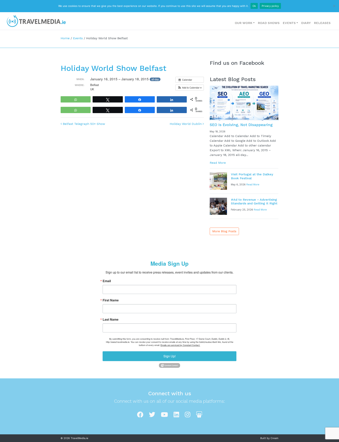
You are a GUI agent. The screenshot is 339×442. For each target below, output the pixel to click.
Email (107, 281)
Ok (254, 5)
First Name (111, 300)
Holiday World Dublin (186, 124)
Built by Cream (269, 438)
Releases (322, 23)
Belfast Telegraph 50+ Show (83, 124)
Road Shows (269, 23)
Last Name (110, 319)
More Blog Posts (224, 231)
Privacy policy (270, 5)
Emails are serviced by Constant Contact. (180, 345)
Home (65, 38)
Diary (306, 23)
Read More (218, 163)
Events (289, 23)
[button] (190, 87)
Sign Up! (169, 356)
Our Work (243, 23)
